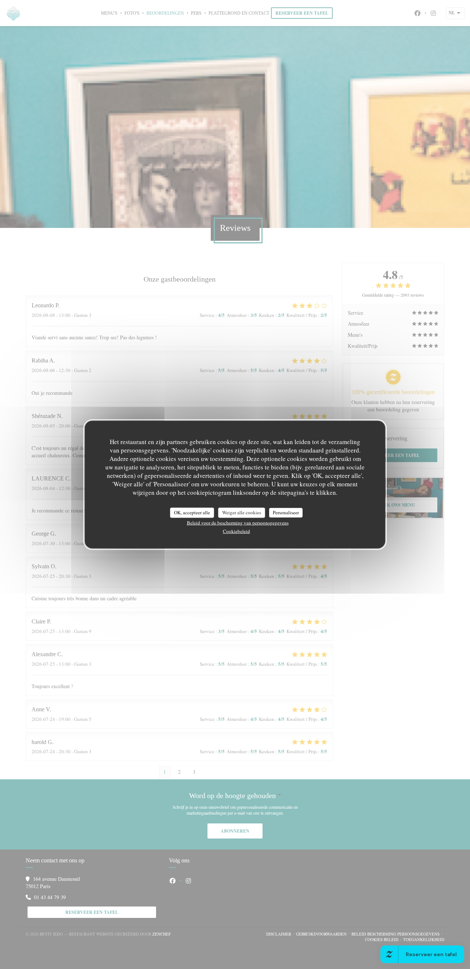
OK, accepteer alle (192, 512)
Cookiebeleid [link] (236, 531)
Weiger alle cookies (241, 512)
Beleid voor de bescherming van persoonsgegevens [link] (238, 522)
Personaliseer (286, 512)
